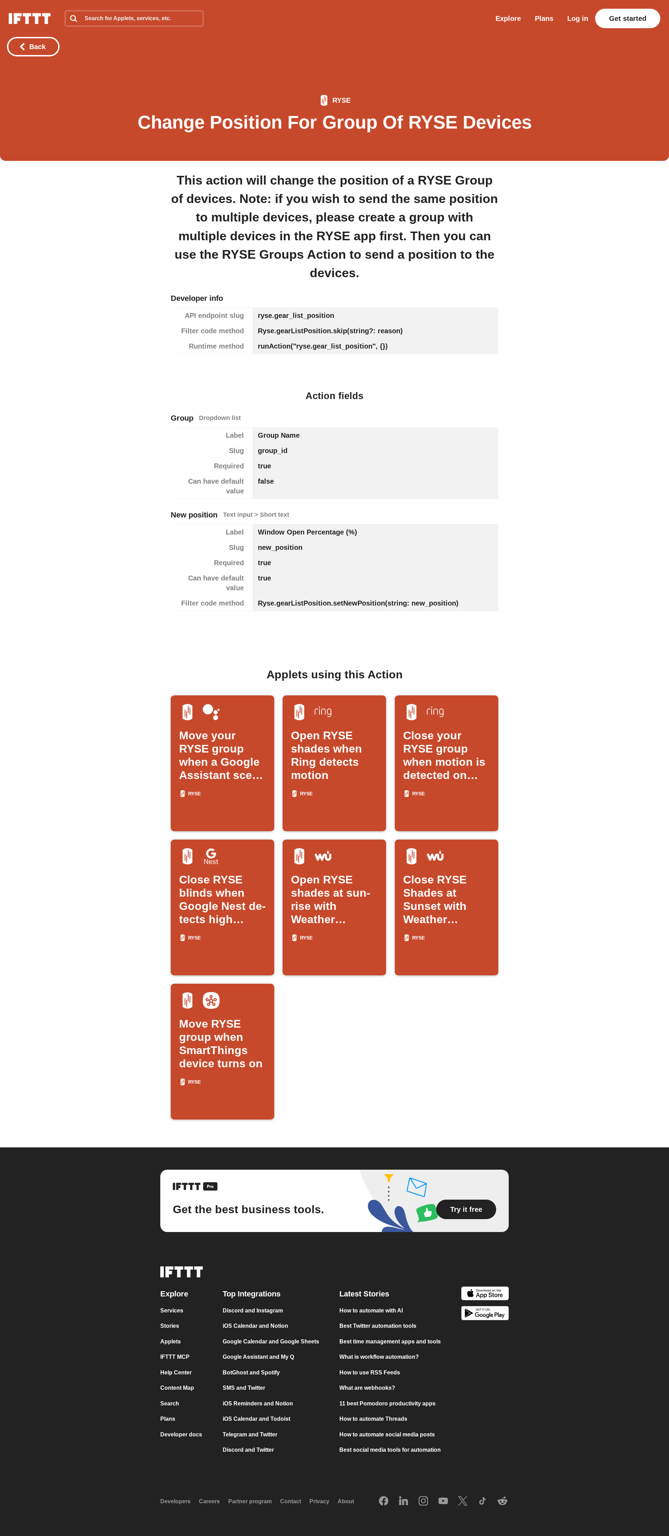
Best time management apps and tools (390, 1341)
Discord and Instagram (253, 1310)
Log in (577, 18)
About (346, 1501)
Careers (209, 1501)
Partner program (250, 1501)
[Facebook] (383, 1501)
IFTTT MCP (175, 1357)
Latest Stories (364, 1293)
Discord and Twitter (248, 1450)
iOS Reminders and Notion (258, 1403)
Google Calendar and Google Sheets (271, 1341)
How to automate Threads (373, 1419)
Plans (544, 18)
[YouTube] (443, 1501)
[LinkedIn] (403, 1501)
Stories (169, 1326)
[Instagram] (423, 1501)
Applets (170, 1341)
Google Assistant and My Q (258, 1357)
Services (171, 1310)
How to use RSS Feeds (369, 1372)
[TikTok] (482, 1501)
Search (169, 1403)
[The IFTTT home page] (30, 18)
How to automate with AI (371, 1310)
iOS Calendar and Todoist (256, 1419)
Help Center (176, 1372)
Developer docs (181, 1434)
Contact (290, 1501)
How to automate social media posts (387, 1434)
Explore (508, 18)
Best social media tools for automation (390, 1450)
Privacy (319, 1501)
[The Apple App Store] (485, 1294)
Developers (175, 1501)
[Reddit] (502, 1501)
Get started (627, 18)
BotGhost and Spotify (251, 1372)
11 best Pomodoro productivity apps (387, 1403)
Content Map (177, 1388)
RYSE (341, 100)
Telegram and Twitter (250, 1434)
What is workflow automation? (379, 1357)
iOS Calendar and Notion (255, 1326)
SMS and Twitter (244, 1388)
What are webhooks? (367, 1388)
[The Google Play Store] (485, 1314)
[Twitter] (462, 1501)
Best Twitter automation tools (377, 1326)
